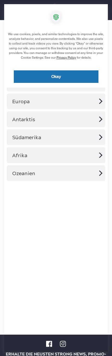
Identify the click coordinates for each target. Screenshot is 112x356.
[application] (56, 178)
